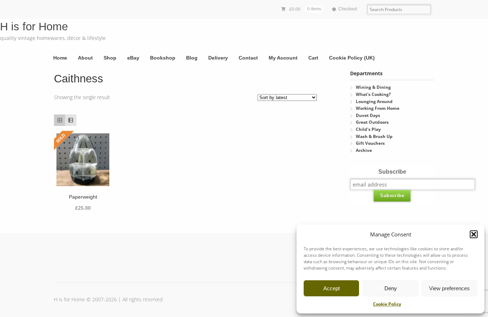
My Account (283, 58)
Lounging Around (374, 101)
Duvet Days (368, 115)
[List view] (70, 120)
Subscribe (392, 172)
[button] (473, 234)
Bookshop (162, 58)
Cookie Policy (387, 304)
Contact (248, 58)
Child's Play (368, 129)
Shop (110, 58)
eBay (133, 58)
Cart (313, 58)
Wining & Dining (373, 87)
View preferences (449, 288)
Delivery (218, 58)
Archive (364, 150)
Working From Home (377, 108)
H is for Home (34, 26)
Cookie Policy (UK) (352, 58)
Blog (192, 58)
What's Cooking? (373, 94)
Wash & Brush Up (374, 136)
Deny (390, 288)
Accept (331, 288)
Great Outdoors (372, 122)
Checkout (347, 8)
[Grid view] (59, 120)
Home (60, 58)
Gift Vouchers (370, 143)
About (85, 58)
